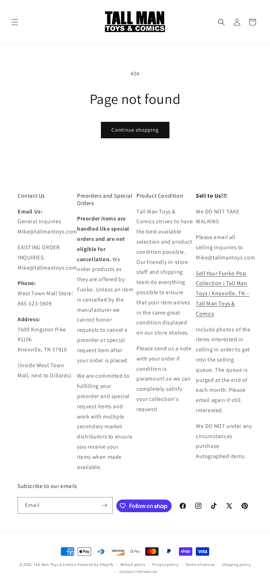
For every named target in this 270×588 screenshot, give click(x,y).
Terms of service (200, 564)
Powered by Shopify (95, 564)
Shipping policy (236, 564)
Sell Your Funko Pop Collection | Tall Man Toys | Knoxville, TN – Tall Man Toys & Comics (222, 293)
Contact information (139, 571)
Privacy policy (165, 564)
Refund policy (133, 564)
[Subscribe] (104, 505)
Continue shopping (135, 129)
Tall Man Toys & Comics (54, 564)
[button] (14, 22)
